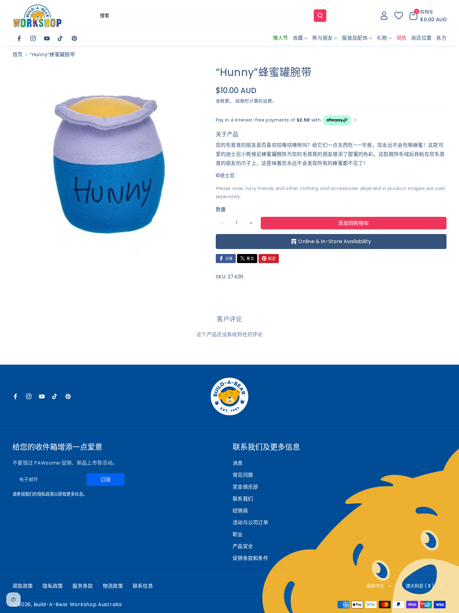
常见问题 (243, 475)
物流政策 (113, 586)
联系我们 (243, 498)
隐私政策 (52, 586)
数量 (221, 209)
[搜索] (320, 15)
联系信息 (143, 586)
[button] (428, 15)
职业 (238, 534)
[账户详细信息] (384, 15)
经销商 (240, 510)
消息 (238, 463)
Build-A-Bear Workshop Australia (78, 604)
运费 (267, 101)
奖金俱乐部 (245, 487)
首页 (17, 54)
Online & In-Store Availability (334, 241)
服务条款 (82, 586)
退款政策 (22, 586)
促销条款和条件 (250, 558)
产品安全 (243, 546)
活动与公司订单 (250, 522)
